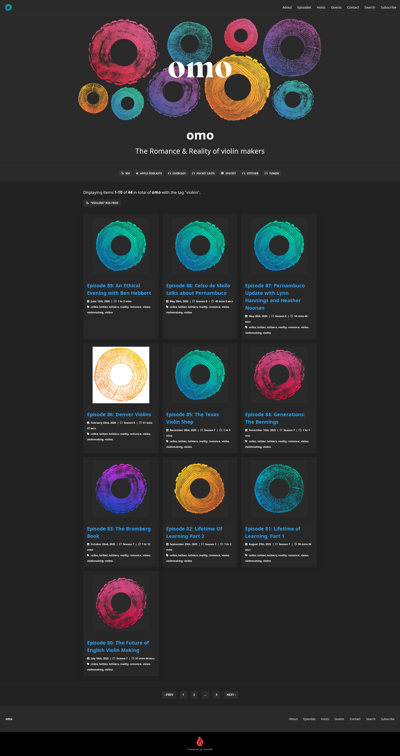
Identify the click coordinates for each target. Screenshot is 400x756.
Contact (353, 7)
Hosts (321, 7)
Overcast (179, 173)
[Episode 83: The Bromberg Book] (121, 489)
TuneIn (274, 173)
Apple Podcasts (151, 173)
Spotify (230, 173)
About (287, 7)
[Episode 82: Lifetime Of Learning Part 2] (200, 489)
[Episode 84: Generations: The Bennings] (279, 375)
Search (370, 7)
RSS (127, 173)
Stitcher (252, 173)
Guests (336, 7)
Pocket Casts (206, 173)
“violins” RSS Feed (104, 203)
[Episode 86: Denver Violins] (121, 375)
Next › (231, 695)
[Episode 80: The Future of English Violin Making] (121, 603)
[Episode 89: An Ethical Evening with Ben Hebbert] (121, 246)
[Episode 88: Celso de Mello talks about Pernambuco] (200, 246)
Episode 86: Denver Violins (119, 414)
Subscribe (388, 7)
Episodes (304, 7)
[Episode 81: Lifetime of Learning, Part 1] (279, 489)
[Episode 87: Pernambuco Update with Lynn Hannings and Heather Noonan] (279, 246)
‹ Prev (168, 695)
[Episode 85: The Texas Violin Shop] (200, 375)
